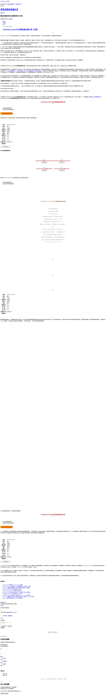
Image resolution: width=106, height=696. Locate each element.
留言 (11, 612)
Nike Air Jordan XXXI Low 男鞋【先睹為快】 (12, 590)
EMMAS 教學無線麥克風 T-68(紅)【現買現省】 (13, 598)
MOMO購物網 (20, 70)
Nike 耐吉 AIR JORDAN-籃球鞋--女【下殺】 (12, 593)
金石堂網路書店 (38, 70)
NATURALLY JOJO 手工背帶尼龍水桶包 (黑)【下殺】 (20, 29)
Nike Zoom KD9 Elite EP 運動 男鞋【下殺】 (12, 589)
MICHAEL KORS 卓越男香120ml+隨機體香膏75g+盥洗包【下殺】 (17, 586)
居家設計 (11, 18)
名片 (4, 24)
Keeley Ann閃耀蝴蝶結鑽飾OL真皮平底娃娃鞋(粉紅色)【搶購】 (16, 587)
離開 (7, 693)
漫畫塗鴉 (10, 615)
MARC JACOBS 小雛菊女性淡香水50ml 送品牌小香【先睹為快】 (17, 592)
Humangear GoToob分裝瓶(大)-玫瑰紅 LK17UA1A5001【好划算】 (17, 595)
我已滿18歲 (3, 693)
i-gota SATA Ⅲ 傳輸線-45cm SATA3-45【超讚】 (13, 584)
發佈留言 (2, 627)
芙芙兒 (1, 605)
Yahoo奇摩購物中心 (11, 70)
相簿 (4, 21)
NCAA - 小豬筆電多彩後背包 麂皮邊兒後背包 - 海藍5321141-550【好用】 (18, 596)
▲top (1, 617)
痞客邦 (8, 612)
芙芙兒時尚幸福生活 (9, 9)
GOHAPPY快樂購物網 (29, 70)
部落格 (4, 22)
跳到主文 (2, 12)
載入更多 (2, 620)
